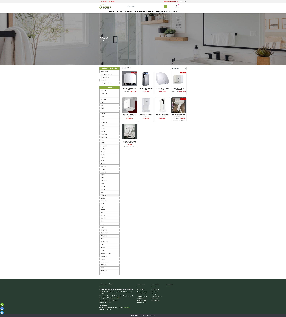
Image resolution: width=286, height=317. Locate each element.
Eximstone (103, 149)
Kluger (102, 207)
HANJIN (103, 175)
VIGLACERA (104, 271)
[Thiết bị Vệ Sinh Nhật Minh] (105, 6)
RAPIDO (103, 247)
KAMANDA (104, 201)
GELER (102, 160)
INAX (102, 192)
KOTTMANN (104, 215)
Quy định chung (141, 289)
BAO (102, 105)
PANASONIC (104, 242)
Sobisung (103, 259)
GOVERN (103, 172)
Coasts (102, 125)
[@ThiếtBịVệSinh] (2, 312)
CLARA (102, 120)
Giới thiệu (119, 11)
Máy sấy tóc (106, 77)
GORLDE (103, 169)
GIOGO (103, 163)
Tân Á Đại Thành (105, 262)
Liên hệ (175, 11)
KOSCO (103, 212)
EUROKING (104, 146)
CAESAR (103, 114)
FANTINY (103, 151)
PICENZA (103, 244)
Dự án (181, 1)
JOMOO (103, 198)
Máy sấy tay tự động (107, 83)
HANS (102, 178)
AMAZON (103, 90)
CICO (102, 117)
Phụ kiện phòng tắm (140, 11)
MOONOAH (104, 233)
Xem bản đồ (115, 298)
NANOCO (103, 236)
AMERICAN (104, 93)
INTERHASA (104, 195)
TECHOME (103, 265)
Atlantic (102, 102)
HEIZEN (103, 189)
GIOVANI (103, 166)
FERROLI (103, 157)
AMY (102, 96)
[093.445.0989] (2, 304)
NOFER (102, 239)
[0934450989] (2, 308)
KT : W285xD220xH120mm (178, 120)
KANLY (102, 204)
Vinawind (103, 273)
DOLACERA (104, 134)
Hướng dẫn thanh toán (142, 294)
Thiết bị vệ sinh (128, 11)
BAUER (102, 108)
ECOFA (102, 143)
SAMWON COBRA (106, 253)
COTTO (103, 128)
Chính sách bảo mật (141, 302)
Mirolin (102, 227)
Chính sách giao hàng (142, 296)
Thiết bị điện (159, 11)
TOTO (102, 268)
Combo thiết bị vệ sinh (157, 296)
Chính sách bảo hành (142, 298)
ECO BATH (104, 137)
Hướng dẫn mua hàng (142, 291)
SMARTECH (104, 256)
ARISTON (103, 99)
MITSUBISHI (104, 230)
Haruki (102, 183)
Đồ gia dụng (167, 11)
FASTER (102, 154)
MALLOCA (103, 218)
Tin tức (185, 1)
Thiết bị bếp (150, 11)
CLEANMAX (104, 122)
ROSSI (102, 250)
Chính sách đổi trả (141, 300)
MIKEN (102, 224)
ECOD (102, 140)
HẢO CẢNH (104, 181)
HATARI (103, 186)
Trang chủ (111, 11)
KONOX (103, 210)
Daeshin (103, 131)
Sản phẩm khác (155, 300)
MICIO (102, 221)
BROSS (102, 111)
